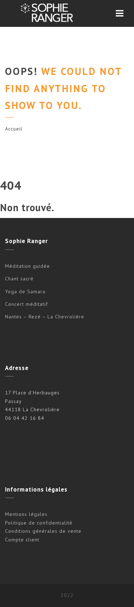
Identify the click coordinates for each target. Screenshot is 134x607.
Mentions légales (26, 514)
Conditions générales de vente (43, 531)
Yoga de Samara (25, 291)
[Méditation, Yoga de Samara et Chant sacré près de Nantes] (46, 13)
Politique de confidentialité (39, 523)
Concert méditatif (26, 304)
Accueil (14, 128)
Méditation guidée (27, 266)
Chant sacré (19, 278)
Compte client (22, 539)
